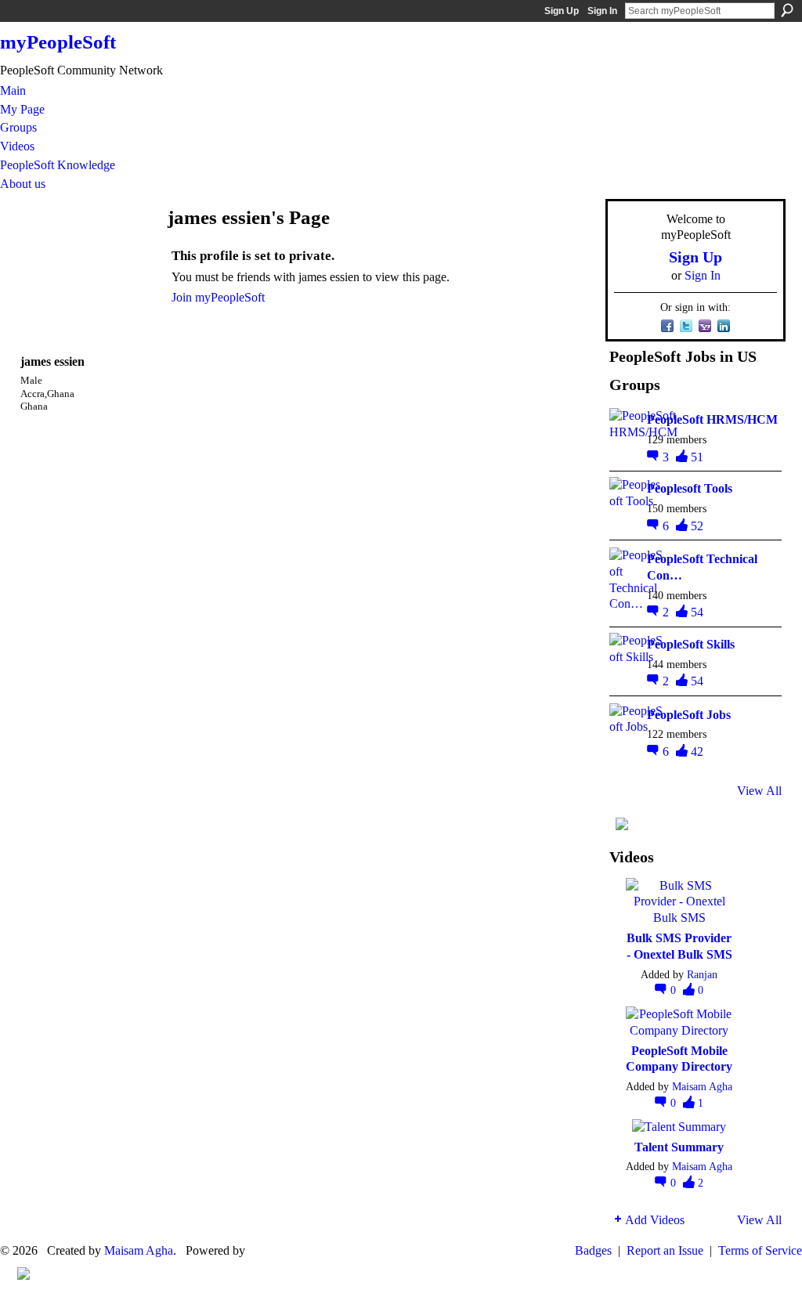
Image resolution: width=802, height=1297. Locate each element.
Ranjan (702, 974)
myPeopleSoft (58, 41)
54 (697, 612)
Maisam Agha (702, 1086)
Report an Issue (665, 1250)
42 (697, 751)
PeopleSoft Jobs (689, 714)
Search (787, 10)
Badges (593, 1250)
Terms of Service (760, 1250)
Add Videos (655, 1220)
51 (697, 457)
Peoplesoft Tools (689, 488)
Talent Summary (679, 1147)
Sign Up (561, 10)
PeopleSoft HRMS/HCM (712, 419)
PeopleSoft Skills (691, 644)
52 (697, 526)
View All (759, 790)
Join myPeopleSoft (218, 297)
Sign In (602, 10)
